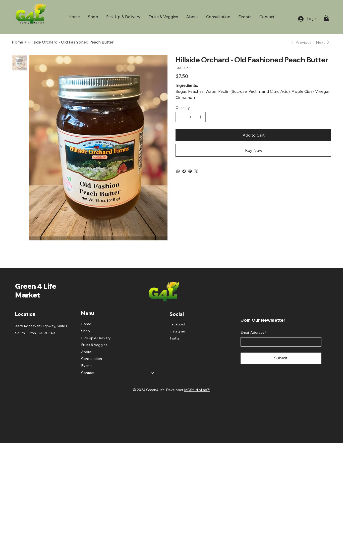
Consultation (91, 358)
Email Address (253, 332)
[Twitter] (196, 171)
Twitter (175, 338)
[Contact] (152, 372)
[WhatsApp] (178, 171)
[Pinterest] (190, 171)
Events (86, 365)
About (86, 352)
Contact (87, 372)
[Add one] (201, 117)
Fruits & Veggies (94, 345)
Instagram (177, 331)
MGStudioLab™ (197, 390)
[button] (326, 18)
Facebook (177, 324)
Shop (85, 331)
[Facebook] (184, 171)
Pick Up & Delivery (96, 338)
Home (86, 324)
